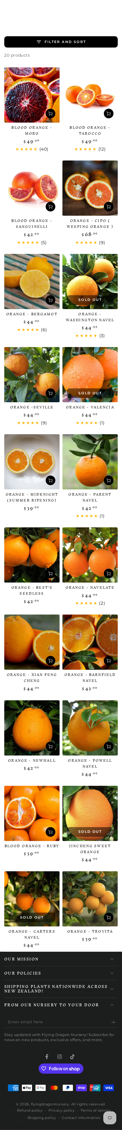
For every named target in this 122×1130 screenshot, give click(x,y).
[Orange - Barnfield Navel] (90, 642)
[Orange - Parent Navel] (90, 461)
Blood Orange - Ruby (32, 846)
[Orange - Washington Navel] (90, 281)
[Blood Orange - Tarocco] (90, 95)
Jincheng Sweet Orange (90, 849)
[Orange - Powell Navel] (90, 728)
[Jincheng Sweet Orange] (90, 813)
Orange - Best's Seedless (31, 590)
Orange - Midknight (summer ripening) (32, 497)
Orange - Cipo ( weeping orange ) (90, 223)
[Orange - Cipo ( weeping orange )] (90, 188)
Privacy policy (62, 1110)
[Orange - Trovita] (90, 898)
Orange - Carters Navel (32, 934)
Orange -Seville (32, 407)
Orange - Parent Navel (90, 497)
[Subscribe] (114, 1022)
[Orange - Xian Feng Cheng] (32, 642)
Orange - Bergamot (32, 314)
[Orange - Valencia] (90, 374)
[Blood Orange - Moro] (32, 95)
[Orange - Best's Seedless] (32, 555)
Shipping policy (42, 1118)
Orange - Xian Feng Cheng (32, 677)
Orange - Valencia (90, 407)
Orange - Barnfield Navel (90, 677)
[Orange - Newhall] (32, 728)
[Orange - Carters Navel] (32, 898)
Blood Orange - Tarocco (90, 130)
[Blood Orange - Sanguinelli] (32, 188)
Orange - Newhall (32, 760)
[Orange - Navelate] (90, 555)
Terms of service (96, 1110)
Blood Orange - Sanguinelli (31, 223)
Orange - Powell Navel (90, 763)
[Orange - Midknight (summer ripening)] (32, 461)
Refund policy (30, 1110)
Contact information (81, 1118)
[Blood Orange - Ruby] (32, 813)
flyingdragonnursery (50, 1104)
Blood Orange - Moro (31, 130)
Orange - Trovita (90, 931)
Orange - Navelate (90, 587)
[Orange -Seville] (32, 374)
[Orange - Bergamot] (32, 281)
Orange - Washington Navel (90, 317)
